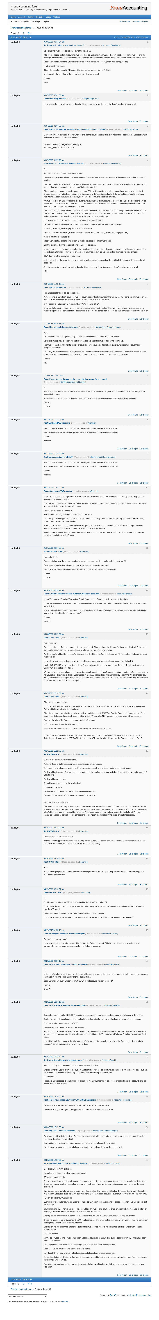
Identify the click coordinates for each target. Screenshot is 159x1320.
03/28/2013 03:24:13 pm (54, 961)
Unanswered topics (140, 22)
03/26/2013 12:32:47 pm (54, 1057)
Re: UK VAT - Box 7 (52, 638)
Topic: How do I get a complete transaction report (65, 964)
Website (56, 17)
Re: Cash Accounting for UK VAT (58, 457)
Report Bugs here (91, 99)
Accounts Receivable (111, 45)
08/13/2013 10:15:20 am (54, 454)
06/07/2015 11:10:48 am (54, 284)
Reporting (84, 552)
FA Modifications (113, 1163)
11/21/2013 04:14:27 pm (54, 324)
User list (21, 17)
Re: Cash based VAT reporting (57, 423)
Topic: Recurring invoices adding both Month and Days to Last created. (75, 129)
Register (39, 17)
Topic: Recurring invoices (55, 99)
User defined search (139, 37)
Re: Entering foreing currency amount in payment (65, 1163)
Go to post (144, 90)
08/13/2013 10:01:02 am (54, 488)
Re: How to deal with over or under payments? (64, 1060)
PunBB (113, 1295)
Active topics (125, 22)
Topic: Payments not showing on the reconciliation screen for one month (75, 379)
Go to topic (133, 90)
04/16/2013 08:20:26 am (54, 858)
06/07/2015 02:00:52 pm (54, 126)
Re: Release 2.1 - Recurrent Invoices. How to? (64, 45)
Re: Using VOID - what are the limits (59, 1131)
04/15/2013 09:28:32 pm (54, 889)
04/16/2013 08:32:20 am (54, 828)
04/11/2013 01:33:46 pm (54, 930)
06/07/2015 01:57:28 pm (54, 160)
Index (13, 17)
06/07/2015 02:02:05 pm (54, 95)
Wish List (91, 423)
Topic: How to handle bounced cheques (61, 327)
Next (30, 33)
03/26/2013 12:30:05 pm (54, 1096)
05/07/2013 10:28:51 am (54, 693)
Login (48, 17)
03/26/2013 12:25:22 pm (54, 1160)
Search (30, 17)
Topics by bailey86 (122, 37)
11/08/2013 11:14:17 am (54, 376)
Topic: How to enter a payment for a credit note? (65, 1005)
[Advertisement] (79, 1311)
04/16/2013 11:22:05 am (54, 751)
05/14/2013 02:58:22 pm (54, 590)
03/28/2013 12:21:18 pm (54, 1002)
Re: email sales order (53, 552)
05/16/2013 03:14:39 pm (54, 548)
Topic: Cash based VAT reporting (58, 491)
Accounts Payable (124, 594)
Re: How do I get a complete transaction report (64, 934)
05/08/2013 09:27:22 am (54, 634)
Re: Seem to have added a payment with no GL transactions (70, 1100)
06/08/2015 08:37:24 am (54, 42)
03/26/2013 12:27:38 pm (54, 1127)
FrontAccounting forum (25, 6)
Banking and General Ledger (107, 327)
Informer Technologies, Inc (139, 1295)
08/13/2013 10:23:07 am (54, 419)
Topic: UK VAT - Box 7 (53, 893)
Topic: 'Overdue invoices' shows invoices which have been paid (71, 594)
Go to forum (122, 90)
